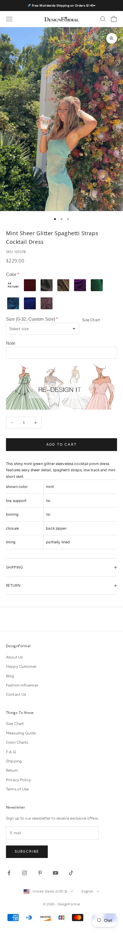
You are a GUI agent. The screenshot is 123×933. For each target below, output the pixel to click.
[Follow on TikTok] (71, 873)
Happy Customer (21, 666)
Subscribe (27, 851)
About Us (14, 657)
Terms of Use (17, 789)
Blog (10, 676)
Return (12, 770)
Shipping (14, 761)
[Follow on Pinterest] (40, 873)
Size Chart (91, 320)
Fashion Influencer (22, 685)
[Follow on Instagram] (24, 873)
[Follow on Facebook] (9, 873)
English (87, 891)
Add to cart (61, 444)
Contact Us (16, 694)
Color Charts (17, 742)
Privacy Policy (18, 780)
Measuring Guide (21, 733)
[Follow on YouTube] (56, 873)
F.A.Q (11, 752)
